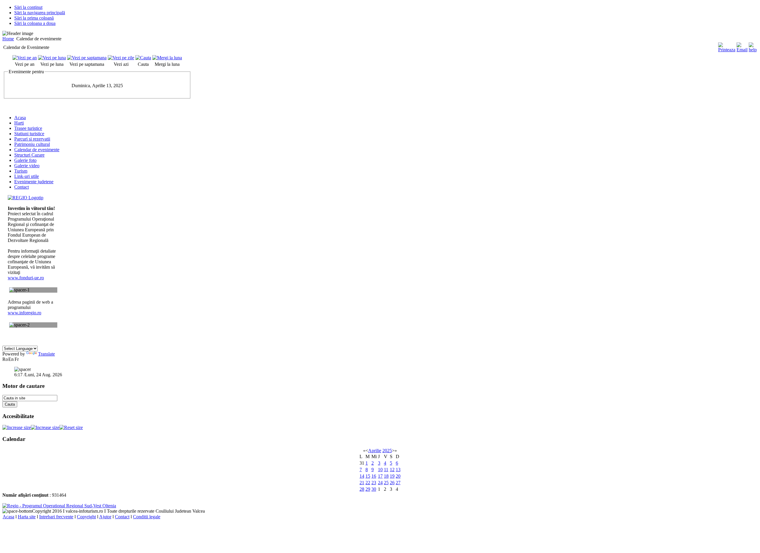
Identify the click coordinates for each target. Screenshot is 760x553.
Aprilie (374, 450)
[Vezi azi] (121, 57)
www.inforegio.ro (24, 312)
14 (362, 476)
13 (398, 469)
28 (362, 489)
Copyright (86, 516)
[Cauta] (143, 57)
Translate (46, 353)
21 (362, 482)
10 (380, 469)
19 (392, 476)
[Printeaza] (726, 49)
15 (367, 476)
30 (373, 489)
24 (380, 482)
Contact (122, 516)
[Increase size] (16, 427)
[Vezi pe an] (24, 57)
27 (398, 482)
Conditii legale (146, 516)
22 (367, 482)
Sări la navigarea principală (39, 12)
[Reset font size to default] (71, 427)
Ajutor (105, 516)
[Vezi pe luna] (52, 57)
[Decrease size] (45, 427)
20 (398, 476)
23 (373, 482)
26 (392, 482)
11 (386, 469)
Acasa (8, 516)
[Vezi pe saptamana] (87, 57)
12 (392, 469)
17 (380, 476)
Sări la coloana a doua (35, 23)
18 (386, 476)
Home (8, 38)
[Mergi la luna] (167, 57)
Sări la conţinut (28, 7)
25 (386, 482)
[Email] (742, 49)
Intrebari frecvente (56, 516)
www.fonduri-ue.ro (26, 277)
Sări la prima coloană (34, 17)
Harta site (27, 516)
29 (367, 489)
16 (373, 476)
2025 (387, 450)
